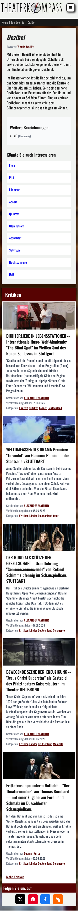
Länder (43, 408)
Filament (14, 189)
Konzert (23, 408)
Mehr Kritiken (15, 877)
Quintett (14, 213)
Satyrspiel (15, 250)
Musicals (58, 744)
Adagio (13, 201)
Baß (11, 274)
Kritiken (13, 294)
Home (5, 22)
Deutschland (55, 408)
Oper (55, 515)
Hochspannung (18, 262)
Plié (11, 177)
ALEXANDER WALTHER (36, 398)
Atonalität (15, 237)
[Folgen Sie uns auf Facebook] (45, 899)
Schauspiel (59, 630)
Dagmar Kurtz (32, 853)
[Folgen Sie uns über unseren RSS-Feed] (58, 899)
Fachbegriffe (17, 22)
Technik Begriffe (25, 46)
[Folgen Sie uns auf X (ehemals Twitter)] (20, 899)
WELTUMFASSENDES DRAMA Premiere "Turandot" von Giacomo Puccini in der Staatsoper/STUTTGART (37, 455)
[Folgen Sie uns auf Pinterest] (33, 899)
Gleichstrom (16, 225)
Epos (12, 165)
